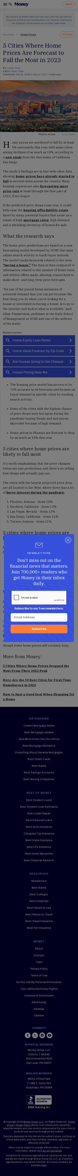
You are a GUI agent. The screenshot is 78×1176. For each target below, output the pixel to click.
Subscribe (39, 628)
